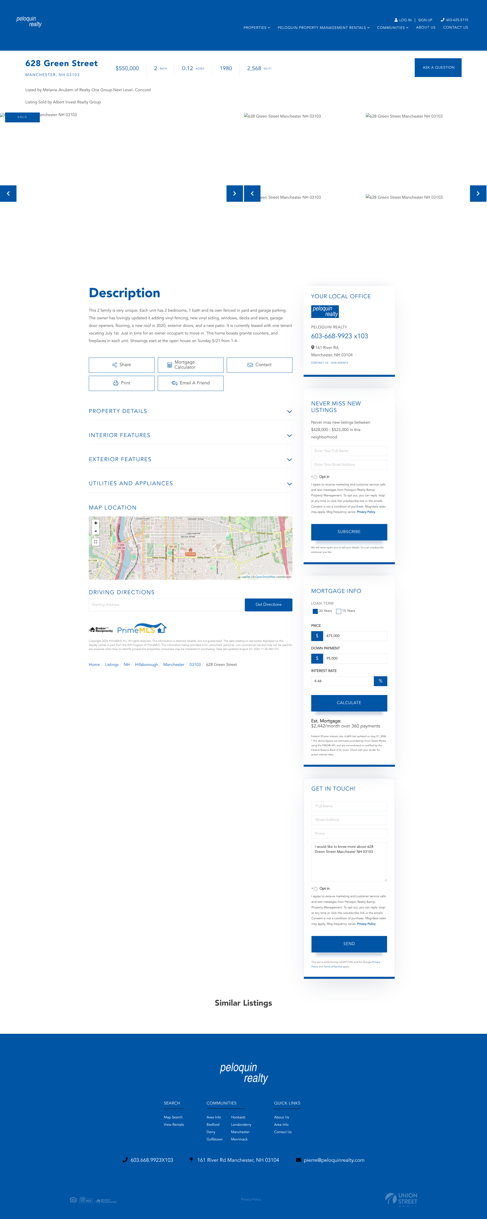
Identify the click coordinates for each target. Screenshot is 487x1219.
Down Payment (325, 648)
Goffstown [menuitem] (215, 1139)
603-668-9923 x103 (339, 336)
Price (316, 626)
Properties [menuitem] (255, 28)
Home (94, 665)
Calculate (349, 703)
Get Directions (269, 605)
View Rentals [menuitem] (174, 1125)
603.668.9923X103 (152, 1160)
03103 (195, 665)
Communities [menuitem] (391, 28)
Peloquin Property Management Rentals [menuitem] (322, 28)
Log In (404, 20)
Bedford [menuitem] (213, 1125)
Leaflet (246, 577)
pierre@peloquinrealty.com (334, 1160)
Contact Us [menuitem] (455, 28)
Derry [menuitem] (211, 1132)
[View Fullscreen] (95, 542)
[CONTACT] (438, 67)
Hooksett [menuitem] (238, 1117)
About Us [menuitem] (426, 28)
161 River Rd (237, 1160)
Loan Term (322, 604)
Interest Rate (324, 671)
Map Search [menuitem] (173, 1117)
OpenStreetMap (265, 577)
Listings (111, 665)
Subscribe (349, 532)
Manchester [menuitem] (240, 1132)
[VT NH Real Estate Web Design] (401, 1200)
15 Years (348, 611)
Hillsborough (146, 665)
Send (349, 944)
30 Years (325, 611)
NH (127, 665)
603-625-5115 (456, 20)
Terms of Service (333, 967)
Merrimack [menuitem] (239, 1139)
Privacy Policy (366, 512)
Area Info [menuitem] (214, 1117)
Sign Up (425, 20)
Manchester (173, 665)
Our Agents (340, 363)
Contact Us (319, 363)
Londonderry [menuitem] (241, 1125)
